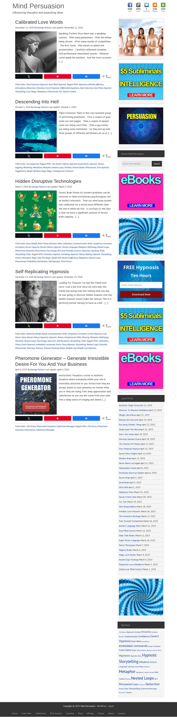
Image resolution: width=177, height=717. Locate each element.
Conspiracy (97, 243)
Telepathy (129, 692)
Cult (104, 333)
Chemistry (40, 88)
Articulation (20, 88)
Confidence (144, 636)
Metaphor (47, 167)
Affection (100, 84)
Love (28, 91)
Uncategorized (32, 163)
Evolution (48, 254)
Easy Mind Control (127, 530)
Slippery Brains (125, 550)
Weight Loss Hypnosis (86, 348)
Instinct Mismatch (23, 257)
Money (128, 679)
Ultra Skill (123, 487)
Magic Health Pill (53, 257)
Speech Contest (69, 91)
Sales (135, 684)
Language (73, 247)
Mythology (92, 247)
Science (77, 250)
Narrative (19, 340)
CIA (53, 163)
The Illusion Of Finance (130, 443)
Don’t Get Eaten (126, 434)
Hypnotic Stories (96, 163)
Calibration (67, 243)
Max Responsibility (127, 506)
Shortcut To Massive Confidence (134, 410)
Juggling (18, 167)
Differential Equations (69, 88)
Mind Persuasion (38, 6)
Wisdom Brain (125, 458)
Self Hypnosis (54, 261)
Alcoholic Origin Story (129, 405)
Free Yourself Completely (131, 521)
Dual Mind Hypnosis (57, 84)
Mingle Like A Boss (127, 415)
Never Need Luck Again (129, 463)
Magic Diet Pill (38, 257)
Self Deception (63, 340)
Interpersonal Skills (72, 337)
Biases (44, 333)
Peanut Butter (78, 167)
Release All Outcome (129, 419)
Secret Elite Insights (128, 453)
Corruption (19, 247)
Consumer (107, 243)
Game (128, 650)
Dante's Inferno (62, 163)
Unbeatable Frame (127, 468)
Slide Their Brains (127, 535)
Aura (28, 243)
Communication (131, 636)
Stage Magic (46, 171)
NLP (156, 679)
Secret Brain (124, 477)
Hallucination (141, 650)
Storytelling (20, 254)
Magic (33, 91)
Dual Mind (98, 88)
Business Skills (55, 243)
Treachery (31, 348)
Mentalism (37, 167)
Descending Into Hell (37, 101)
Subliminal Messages (65, 426)
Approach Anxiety (133, 632)
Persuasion (126, 684)
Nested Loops (58, 167)
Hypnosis (44, 337)
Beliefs (34, 243)
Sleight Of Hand (33, 171)
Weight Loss (71, 348)
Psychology (51, 250)
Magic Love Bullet (127, 554)
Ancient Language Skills (130, 525)
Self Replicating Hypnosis (42, 271)
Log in (111, 706)
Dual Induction (86, 88)
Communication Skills (82, 243)
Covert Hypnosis (52, 88)
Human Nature (46, 247)
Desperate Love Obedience (131, 564)
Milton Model (149, 672)
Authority (30, 333)
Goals (134, 650)
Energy (150, 646)
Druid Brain (124, 482)
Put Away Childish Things (130, 424)
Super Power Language (129, 540)
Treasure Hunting (51, 348)
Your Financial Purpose (129, 448)
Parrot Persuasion (127, 545)
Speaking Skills (97, 250)
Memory (147, 667)
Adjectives (83, 84)
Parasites (103, 344)
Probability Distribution (37, 261)
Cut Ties (123, 501)
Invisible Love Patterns (129, 511)
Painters (68, 167)
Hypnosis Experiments (79, 163)
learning (131, 666)
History (149, 650)
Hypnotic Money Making (81, 254)
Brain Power (43, 243)
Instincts (153, 662)
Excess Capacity (32, 247)
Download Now (141, 294)
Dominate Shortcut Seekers (132, 472)
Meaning (85, 337)
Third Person (66, 261)
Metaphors (41, 91)
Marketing (27, 167)
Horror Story (20, 337)
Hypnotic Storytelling (102, 254)
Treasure (39, 348)
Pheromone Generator (24, 250)
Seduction (86, 250)
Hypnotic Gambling (61, 254)
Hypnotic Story (136, 656)
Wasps (62, 348)
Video (28, 254)
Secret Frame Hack (127, 496)
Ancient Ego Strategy (128, 559)
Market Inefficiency (70, 257)
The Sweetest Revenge (129, 516)
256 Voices (31, 426)
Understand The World (129, 429)
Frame (122, 650)
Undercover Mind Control (130, 569)
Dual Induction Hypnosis (37, 84)
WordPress (102, 706)
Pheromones (52, 91)
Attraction (30, 88)
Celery (17, 344)
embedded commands (45, 344)
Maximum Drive (126, 492)
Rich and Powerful (65, 250)
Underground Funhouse (63, 171)
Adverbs (91, 84)
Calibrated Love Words (39, 22)
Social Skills (123, 688)
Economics (145, 641)
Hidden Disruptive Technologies (48, 181)
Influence (144, 662)
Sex (60, 91)
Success (122, 692)
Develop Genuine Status (130, 439)
